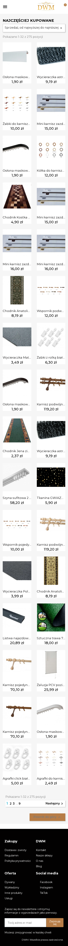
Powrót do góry (47, 817)
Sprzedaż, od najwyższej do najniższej (34, 28)
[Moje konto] (57, 6)
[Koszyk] (63, 7)
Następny (55, 804)
